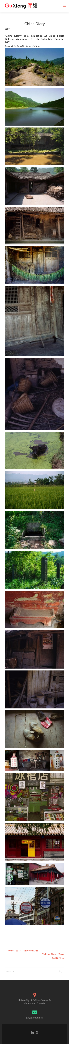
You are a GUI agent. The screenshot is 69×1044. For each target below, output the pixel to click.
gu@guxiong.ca (34, 1017)
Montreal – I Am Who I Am (22, 950)
